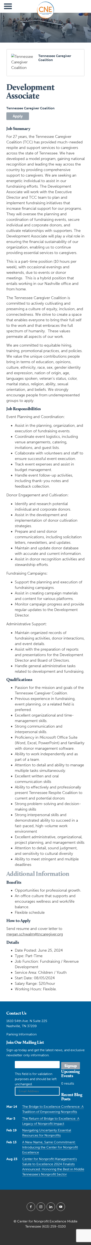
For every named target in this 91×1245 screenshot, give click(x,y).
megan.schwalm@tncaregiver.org (34, 934)
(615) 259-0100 (54, 1226)
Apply (18, 116)
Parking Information (21, 1034)
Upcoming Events (70, 1073)
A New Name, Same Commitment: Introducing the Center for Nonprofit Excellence (50, 1147)
